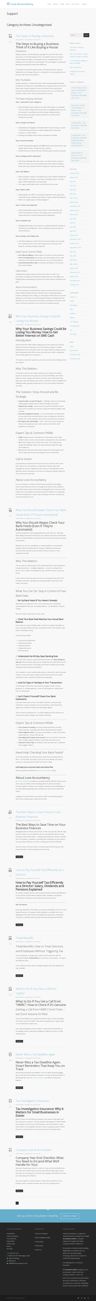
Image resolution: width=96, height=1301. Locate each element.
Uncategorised (28, 39)
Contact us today (70, 1216)
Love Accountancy (23, 781)
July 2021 (73, 223)
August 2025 (74, 177)
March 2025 (74, 198)
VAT (71, 330)
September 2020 (75, 247)
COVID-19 (73, 297)
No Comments (36, 39)
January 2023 (74, 214)
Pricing (62, 4)
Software (73, 313)
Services (55, 4)
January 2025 (74, 202)
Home (49, 4)
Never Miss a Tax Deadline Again (35, 1054)
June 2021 (73, 227)
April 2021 (73, 231)
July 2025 (73, 181)
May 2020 (73, 256)
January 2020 (74, 268)
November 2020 (75, 239)
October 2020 (74, 243)
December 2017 (75, 280)
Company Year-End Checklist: (34, 1150)
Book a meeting (14, 1258)
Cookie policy (39, 1246)
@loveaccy (12, 1261)
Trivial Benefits (24, 938)
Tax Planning (74, 322)
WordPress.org (75, 359)
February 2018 (74, 272)
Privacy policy (39, 1242)
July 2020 (73, 252)
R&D (71, 309)
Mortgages (73, 305)
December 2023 (75, 206)
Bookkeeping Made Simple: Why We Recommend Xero (77, 142)
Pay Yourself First (75, 67)
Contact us (38, 1250)
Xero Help (73, 334)
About (68, 4)
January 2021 (74, 235)
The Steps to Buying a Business (35, 36)
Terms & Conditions (41, 1233)
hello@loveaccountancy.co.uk (18, 1263)
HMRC (72, 301)
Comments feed (75, 354)
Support (84, 4)
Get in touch (75, 4)
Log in (72, 346)
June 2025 (73, 185)
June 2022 (73, 219)
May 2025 (73, 190)
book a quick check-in (45, 770)
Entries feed (74, 350)
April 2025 (73, 194)
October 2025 (74, 173)
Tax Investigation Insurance (32, 1101)
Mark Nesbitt (20, 39)
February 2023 (74, 210)
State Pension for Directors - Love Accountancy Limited (77, 155)
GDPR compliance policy (42, 1237)
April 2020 (73, 260)
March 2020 (74, 264)
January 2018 (74, 276)
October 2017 (74, 285)
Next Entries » (17, 1203)
